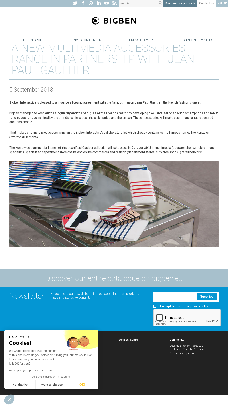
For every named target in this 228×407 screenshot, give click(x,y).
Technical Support (128, 339)
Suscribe (206, 296)
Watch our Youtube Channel (187, 349)
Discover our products (180, 3)
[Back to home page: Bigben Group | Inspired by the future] (114, 21)
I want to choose (51, 384)
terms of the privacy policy (190, 306)
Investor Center (87, 40)
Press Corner (141, 40)
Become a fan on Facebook (186, 345)
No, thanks (20, 384)
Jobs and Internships (195, 40)
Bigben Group (33, 40)
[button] (9, 399)
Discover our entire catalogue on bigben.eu (114, 278)
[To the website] (75, 3)
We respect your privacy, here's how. (31, 370)
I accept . (184, 306)
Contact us (206, 3)
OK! (82, 384)
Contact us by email (182, 353)
